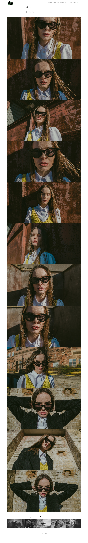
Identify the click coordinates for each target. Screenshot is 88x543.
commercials (67, 2)
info (71, 2)
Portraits (50, 2)
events (58, 2)
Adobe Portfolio (46, 539)
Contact (74, 2)
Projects (54, 2)
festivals (62, 2)
